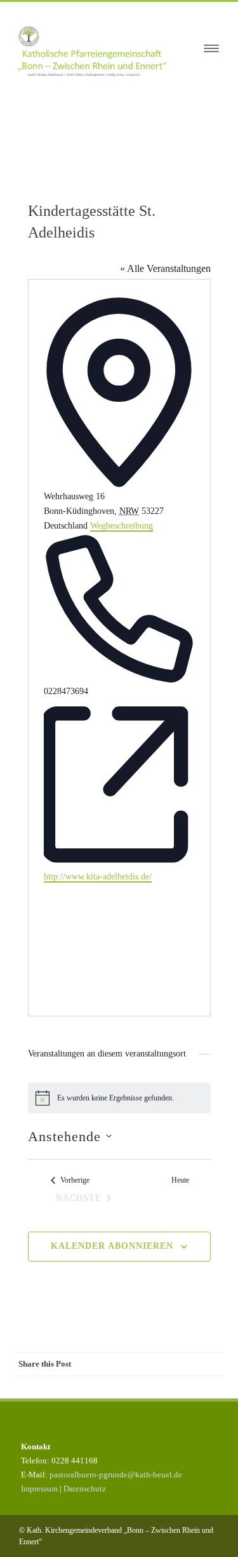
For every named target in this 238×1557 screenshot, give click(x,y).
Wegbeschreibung (121, 525)
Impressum (39, 1488)
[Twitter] (108, 1387)
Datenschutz (84, 1488)
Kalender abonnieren (112, 1246)
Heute (180, 1180)
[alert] (119, 1098)
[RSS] (184, 1387)
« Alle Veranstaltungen (165, 268)
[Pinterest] (134, 1387)
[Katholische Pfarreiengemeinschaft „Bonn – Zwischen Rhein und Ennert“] (98, 49)
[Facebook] (83, 1387)
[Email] (210, 1387)
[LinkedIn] (159, 1387)
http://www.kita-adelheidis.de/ (98, 876)
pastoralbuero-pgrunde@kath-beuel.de (116, 1474)
